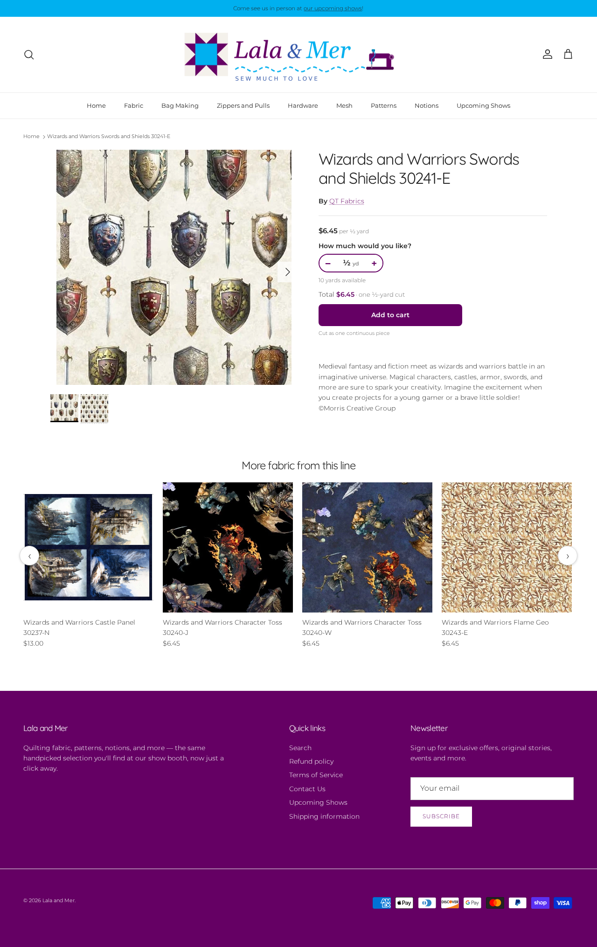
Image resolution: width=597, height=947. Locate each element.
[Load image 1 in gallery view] (174, 267)
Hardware (303, 105)
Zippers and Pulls (243, 105)
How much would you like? (365, 246)
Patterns (383, 105)
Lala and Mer (58, 900)
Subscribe (441, 816)
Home (96, 105)
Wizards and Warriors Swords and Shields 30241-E (108, 136)
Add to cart (390, 315)
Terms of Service (316, 775)
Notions (426, 105)
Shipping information (324, 816)
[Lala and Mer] (298, 54)
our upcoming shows (333, 8)
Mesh (344, 105)
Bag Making (180, 105)
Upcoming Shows (483, 105)
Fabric (133, 105)
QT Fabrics (346, 201)
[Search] (29, 54)
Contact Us (307, 789)
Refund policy (311, 761)
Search (300, 748)
